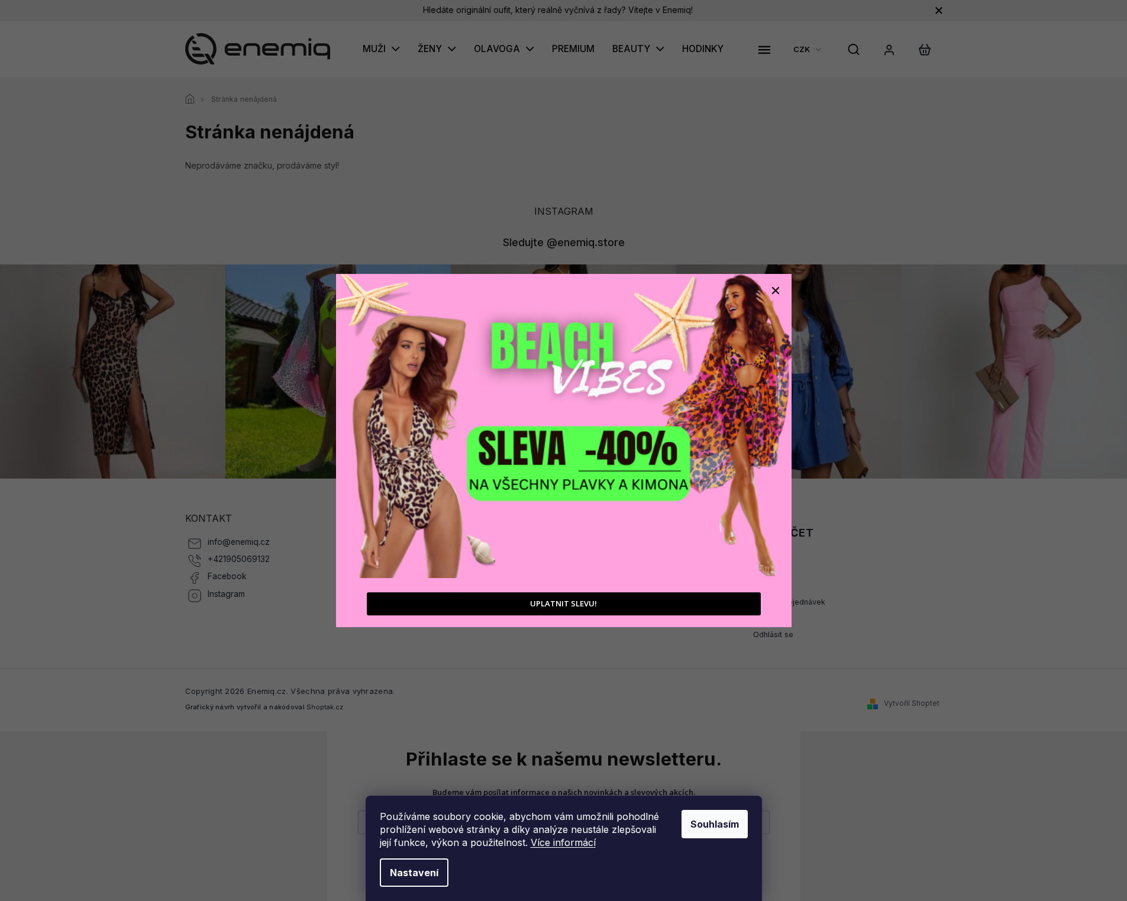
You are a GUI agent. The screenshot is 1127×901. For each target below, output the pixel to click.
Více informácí (563, 842)
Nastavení (414, 873)
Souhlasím (714, 824)
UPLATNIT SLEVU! (563, 603)
